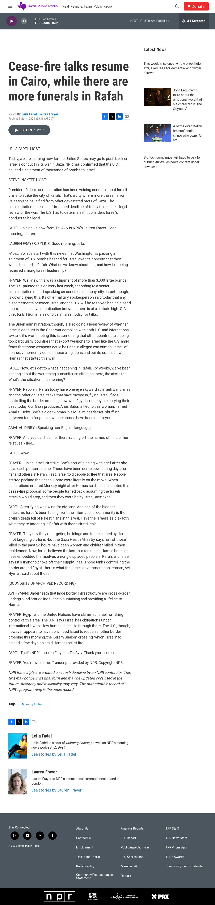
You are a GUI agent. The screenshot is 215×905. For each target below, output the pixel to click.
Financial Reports (132, 828)
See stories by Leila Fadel (53, 754)
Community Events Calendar (184, 866)
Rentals (126, 875)
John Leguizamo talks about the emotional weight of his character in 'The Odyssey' (187, 99)
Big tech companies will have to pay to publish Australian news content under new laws (172, 162)
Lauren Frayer (48, 114)
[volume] (24, 21)
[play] (11, 21)
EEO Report (128, 838)
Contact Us (83, 838)
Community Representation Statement (94, 876)
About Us (82, 828)
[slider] (30, 21)
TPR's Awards (175, 857)
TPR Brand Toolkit (88, 857)
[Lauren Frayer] (17, 781)
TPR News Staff (176, 838)
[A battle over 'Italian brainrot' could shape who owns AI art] (157, 133)
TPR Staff (172, 828)
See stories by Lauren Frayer (56, 790)
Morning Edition (32, 704)
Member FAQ (129, 866)
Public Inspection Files (135, 847)
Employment (84, 847)
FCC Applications (132, 857)
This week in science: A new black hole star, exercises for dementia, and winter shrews (172, 68)
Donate (198, 6)
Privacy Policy (85, 866)
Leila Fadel (29, 114)
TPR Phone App (176, 847)
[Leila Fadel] (17, 746)
